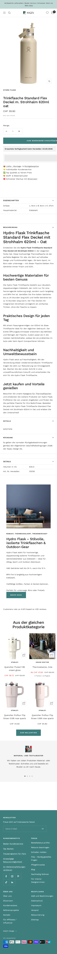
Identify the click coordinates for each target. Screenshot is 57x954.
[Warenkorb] (52, 13)
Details (7, 421)
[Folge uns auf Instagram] (12, 876)
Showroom (32, 179)
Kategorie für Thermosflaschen (37, 394)
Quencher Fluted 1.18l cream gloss (14, 668)
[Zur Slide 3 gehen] (29, 776)
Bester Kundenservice (13, 844)
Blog (33, 869)
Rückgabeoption (31, 166)
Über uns (7, 896)
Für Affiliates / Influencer (9, 921)
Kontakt (6, 915)
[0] (47, 13)
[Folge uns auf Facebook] (6, 876)
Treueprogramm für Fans (14, 854)
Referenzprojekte (11, 910)
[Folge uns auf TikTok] (6, 882)
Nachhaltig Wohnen (40, 874)
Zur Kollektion (28, 733)
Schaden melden (39, 852)
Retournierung (37, 915)
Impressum (36, 905)
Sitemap (35, 920)
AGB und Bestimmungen (42, 896)
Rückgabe (8, 438)
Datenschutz (37, 901)
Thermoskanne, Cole (42, 667)
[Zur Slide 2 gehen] (27, 776)
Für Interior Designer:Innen (38, 880)
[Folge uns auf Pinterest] (18, 876)
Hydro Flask (9, 90)
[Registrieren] (42, 829)
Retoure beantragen (40, 847)
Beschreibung (10, 227)
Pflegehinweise (38, 865)
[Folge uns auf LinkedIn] (12, 882)
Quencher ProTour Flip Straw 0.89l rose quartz (42, 717)
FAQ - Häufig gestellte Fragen (41, 858)
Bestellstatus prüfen (40, 843)
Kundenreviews (10, 905)
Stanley (14, 662)
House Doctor (42, 662)
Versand (34, 910)
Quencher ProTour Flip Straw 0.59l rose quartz (14, 717)
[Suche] (9, 13)
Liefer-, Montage (13, 166)
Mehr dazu (29, 5)
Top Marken (8, 849)
